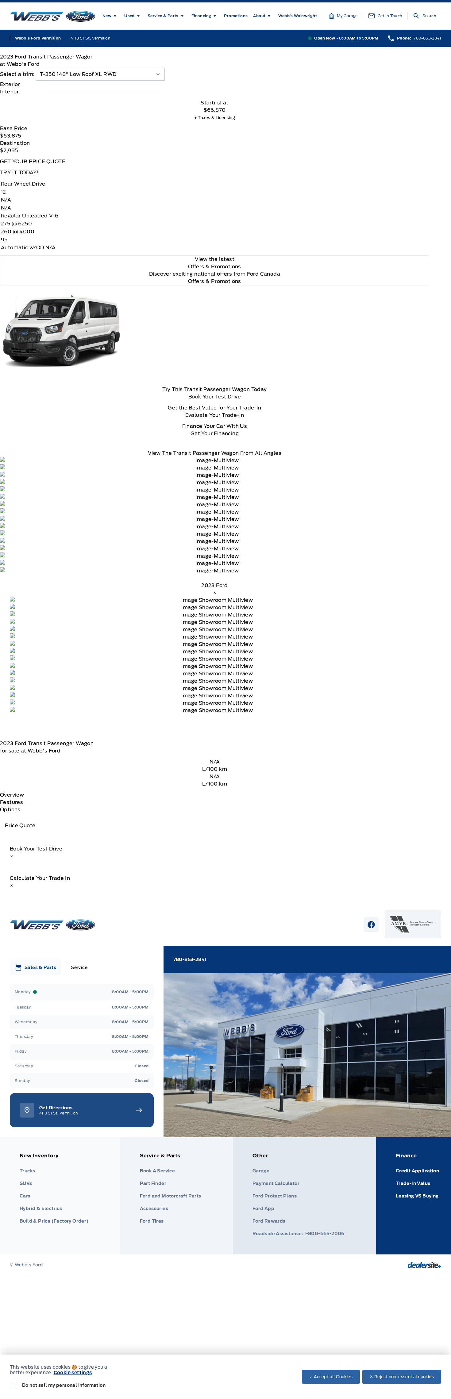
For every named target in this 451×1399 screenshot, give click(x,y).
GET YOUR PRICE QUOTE (32, 161)
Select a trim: (17, 74)
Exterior (10, 84)
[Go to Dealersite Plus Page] (424, 1265)
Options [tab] (10, 810)
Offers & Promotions (214, 281)
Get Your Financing (215, 433)
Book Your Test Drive (214, 397)
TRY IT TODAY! (19, 172)
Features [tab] (11, 802)
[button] (343, 16)
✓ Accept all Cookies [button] (331, 1376)
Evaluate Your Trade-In (214, 415)
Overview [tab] (12, 795)
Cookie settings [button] (73, 1372)
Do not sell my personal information (64, 1385)
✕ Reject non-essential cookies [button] (402, 1376)
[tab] (214, 84)
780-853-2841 (427, 38)
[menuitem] (110, 16)
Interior (9, 92)
